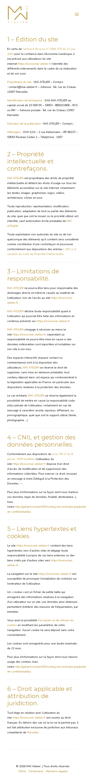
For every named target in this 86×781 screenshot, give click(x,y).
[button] (77, 14)
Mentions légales (57, 771)
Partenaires (36, 771)
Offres (22, 771)
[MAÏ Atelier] (43, 14)
